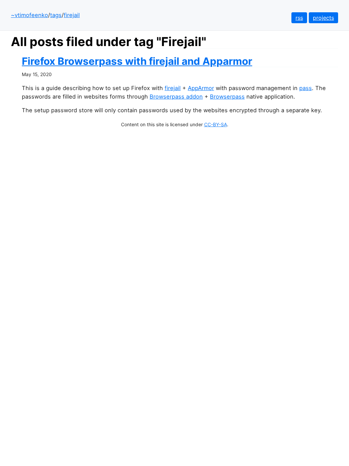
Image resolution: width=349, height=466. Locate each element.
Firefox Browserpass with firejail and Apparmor (137, 61)
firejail (72, 15)
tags (56, 15)
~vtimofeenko (29, 15)
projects (323, 17)
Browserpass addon (176, 96)
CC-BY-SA (215, 124)
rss (299, 17)
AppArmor (201, 88)
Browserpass (227, 96)
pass (305, 88)
